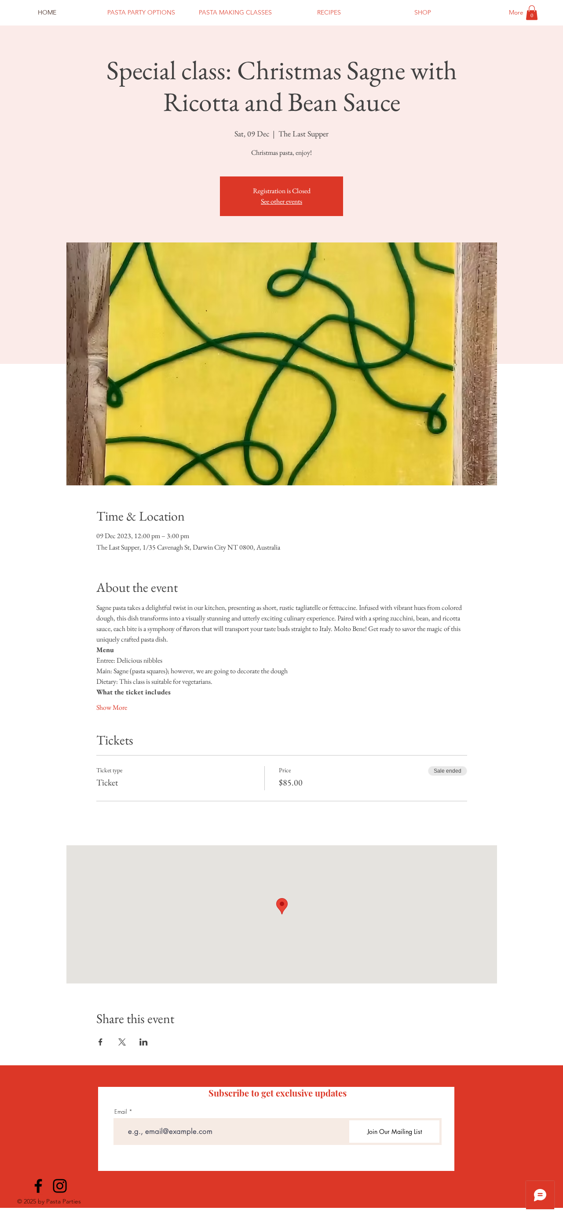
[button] (532, 12)
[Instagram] (60, 1186)
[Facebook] (38, 1186)
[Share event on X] (122, 1042)
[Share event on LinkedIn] (143, 1042)
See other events (281, 201)
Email (120, 1112)
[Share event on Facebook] (100, 1042)
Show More (111, 707)
